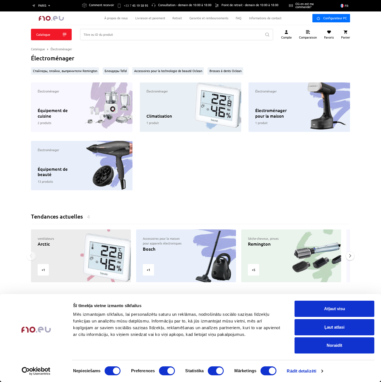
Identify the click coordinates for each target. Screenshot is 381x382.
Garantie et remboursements (208, 18)
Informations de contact (265, 18)
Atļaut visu (334, 308)
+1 (43, 270)
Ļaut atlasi (334, 327)
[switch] (167, 370)
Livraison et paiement (150, 18)
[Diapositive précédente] (31, 255)
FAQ (239, 18)
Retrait (177, 18)
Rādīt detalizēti (301, 371)
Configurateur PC (335, 18)
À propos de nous (116, 18)
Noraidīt (334, 345)
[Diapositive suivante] (350, 255)
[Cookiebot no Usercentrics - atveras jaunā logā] (36, 371)
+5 (253, 270)
